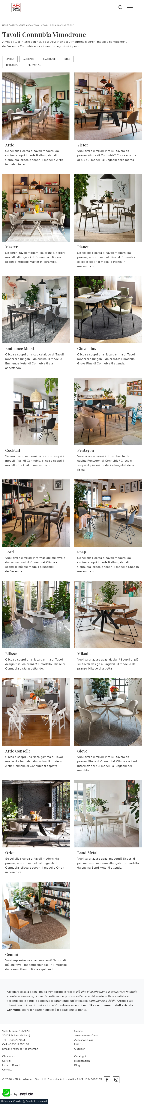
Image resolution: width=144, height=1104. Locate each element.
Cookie (17, 1101)
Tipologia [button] (12, 64)
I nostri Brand (11, 1065)
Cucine (78, 1031)
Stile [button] (67, 58)
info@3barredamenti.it (24, 1049)
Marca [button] (10, 58)
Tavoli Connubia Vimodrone (58, 25)
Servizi (6, 1061)
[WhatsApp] (6, 1093)
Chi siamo (8, 1056)
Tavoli (37, 25)
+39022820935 (16, 1040)
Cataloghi (80, 1056)
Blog (77, 1065)
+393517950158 (18, 1044)
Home (5, 25)
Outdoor (79, 1049)
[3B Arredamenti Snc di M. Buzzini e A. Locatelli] (16, 7)
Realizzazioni (82, 1061)
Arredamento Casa (21, 25)
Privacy (5, 1101)
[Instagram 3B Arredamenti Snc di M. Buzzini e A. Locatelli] (116, 1079)
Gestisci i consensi (36, 1101)
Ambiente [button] (28, 58)
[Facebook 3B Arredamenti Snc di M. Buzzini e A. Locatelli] (107, 1079)
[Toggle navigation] (130, 7)
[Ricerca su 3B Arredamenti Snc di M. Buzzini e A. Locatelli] (121, 7)
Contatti (7, 1069)
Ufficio (78, 1044)
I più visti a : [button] (34, 64)
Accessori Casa (83, 1040)
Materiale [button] (49, 58)
